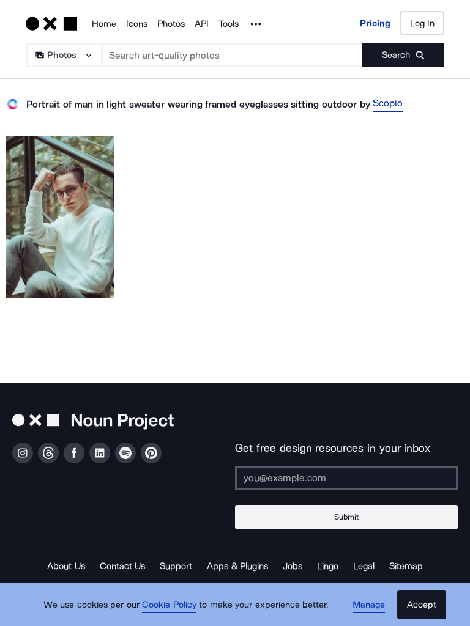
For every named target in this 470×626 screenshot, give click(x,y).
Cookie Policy (169, 604)
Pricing (375, 23)
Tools (228, 23)
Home (104, 23)
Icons (136, 23)
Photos (171, 23)
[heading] (60, 217)
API (202, 23)
